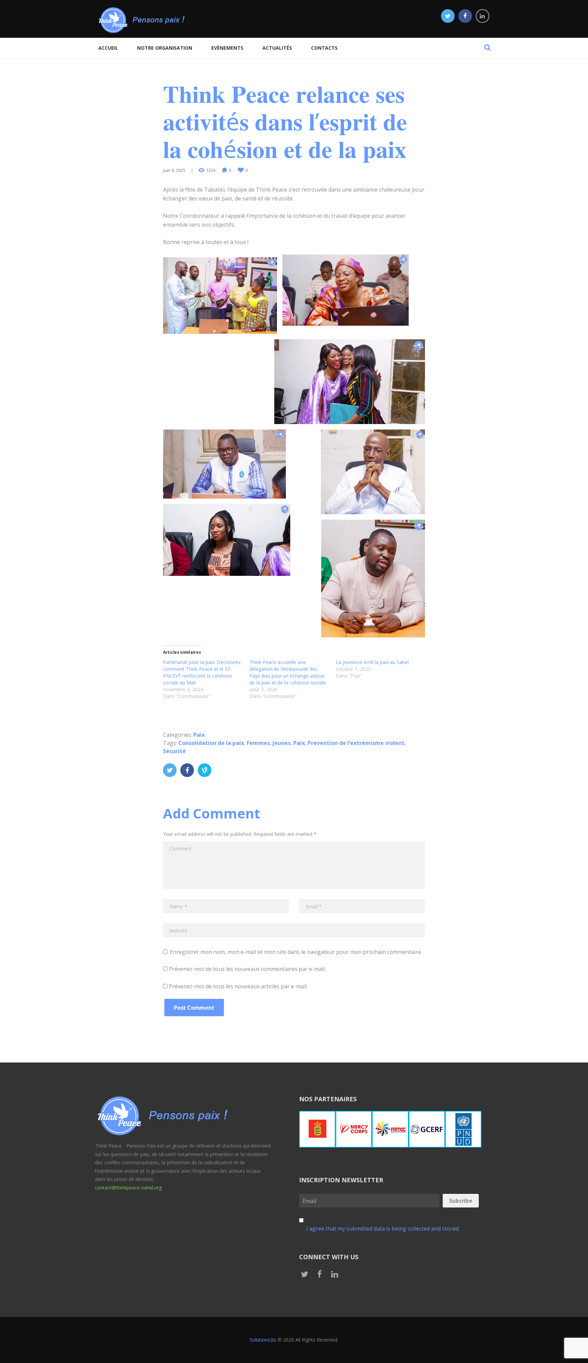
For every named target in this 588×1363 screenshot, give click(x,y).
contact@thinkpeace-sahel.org (128, 1187)
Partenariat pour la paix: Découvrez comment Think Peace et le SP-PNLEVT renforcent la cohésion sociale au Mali (202, 672)
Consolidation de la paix (211, 743)
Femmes (258, 743)
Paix (199, 735)
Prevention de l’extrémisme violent (356, 743)
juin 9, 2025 (174, 170)
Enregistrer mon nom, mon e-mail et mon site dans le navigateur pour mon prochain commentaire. (296, 952)
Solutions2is (263, 1339)
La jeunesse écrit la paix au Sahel (372, 662)
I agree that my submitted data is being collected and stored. (383, 1228)
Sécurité (174, 751)
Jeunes (282, 743)
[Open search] (487, 47)
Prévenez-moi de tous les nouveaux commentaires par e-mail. (247, 969)
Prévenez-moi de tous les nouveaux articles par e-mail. (238, 986)
